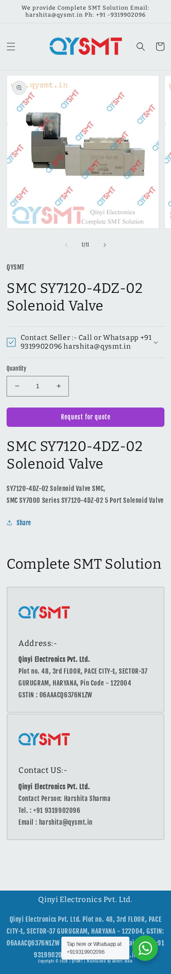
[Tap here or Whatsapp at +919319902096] (145, 948)
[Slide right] (104, 245)
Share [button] (24, 523)
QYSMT (77, 961)
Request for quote (85, 417)
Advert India (122, 961)
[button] (11, 46)
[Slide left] (66, 245)
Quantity (16, 368)
